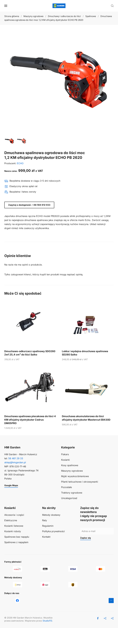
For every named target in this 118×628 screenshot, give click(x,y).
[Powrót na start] (59, 6)
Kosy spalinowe (69, 465)
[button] (5, 6)
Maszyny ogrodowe (72, 470)
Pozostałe (66, 487)
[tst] (17, 600)
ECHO (20, 163)
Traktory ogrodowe (71, 492)
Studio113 (47, 620)
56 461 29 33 (15, 458)
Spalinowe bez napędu (16, 536)
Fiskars (65, 454)
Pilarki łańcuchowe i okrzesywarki (79, 481)
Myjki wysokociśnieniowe (75, 476)
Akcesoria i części (14, 514)
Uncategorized (69, 498)
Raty (44, 520)
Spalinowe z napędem (16, 542)
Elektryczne (10, 520)
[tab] (9, 141)
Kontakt (46, 536)
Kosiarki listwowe (13, 525)
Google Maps (11, 485)
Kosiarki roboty (12, 531)
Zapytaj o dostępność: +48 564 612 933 (29, 205)
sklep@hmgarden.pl (15, 462)
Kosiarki (65, 459)
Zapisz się (85, 537)
